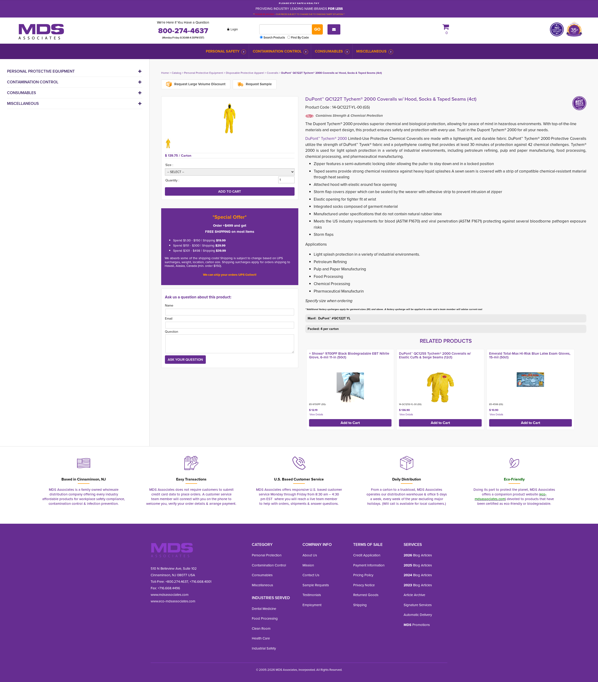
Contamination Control (277, 51)
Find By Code (300, 37)
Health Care (261, 638)
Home (165, 73)
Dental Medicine (264, 608)
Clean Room (261, 628)
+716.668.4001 (200, 581)
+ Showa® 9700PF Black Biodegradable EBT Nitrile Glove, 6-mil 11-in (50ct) (349, 355)
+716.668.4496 (169, 588)
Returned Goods (365, 594)
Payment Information (368, 565)
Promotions (417, 624)
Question (171, 331)
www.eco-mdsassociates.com (173, 601)
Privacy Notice (364, 585)
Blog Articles (418, 555)
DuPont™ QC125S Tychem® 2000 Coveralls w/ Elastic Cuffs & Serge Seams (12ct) (435, 355)
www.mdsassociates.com (170, 594)
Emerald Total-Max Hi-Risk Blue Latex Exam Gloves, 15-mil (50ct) (529, 355)
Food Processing (265, 618)
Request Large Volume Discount (199, 84)
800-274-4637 (183, 30)
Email (168, 318)
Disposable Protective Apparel (245, 73)
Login (234, 29)
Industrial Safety (264, 648)
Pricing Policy (363, 575)
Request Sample (258, 84)
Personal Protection (266, 555)
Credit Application (366, 555)
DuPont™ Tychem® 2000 (326, 138)
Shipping (360, 605)
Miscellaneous (371, 51)
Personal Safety (222, 51)
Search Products (274, 37)
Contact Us (311, 575)
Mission (308, 565)
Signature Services (418, 605)
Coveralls (272, 73)
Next (591, 388)
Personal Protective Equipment (41, 71)
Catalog (176, 73)
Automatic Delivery (418, 614)
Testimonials (312, 594)
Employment (312, 605)
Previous (300, 388)
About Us (310, 555)
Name (169, 305)
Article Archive (414, 594)
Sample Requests (316, 585)
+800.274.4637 (176, 581)
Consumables (329, 51)
